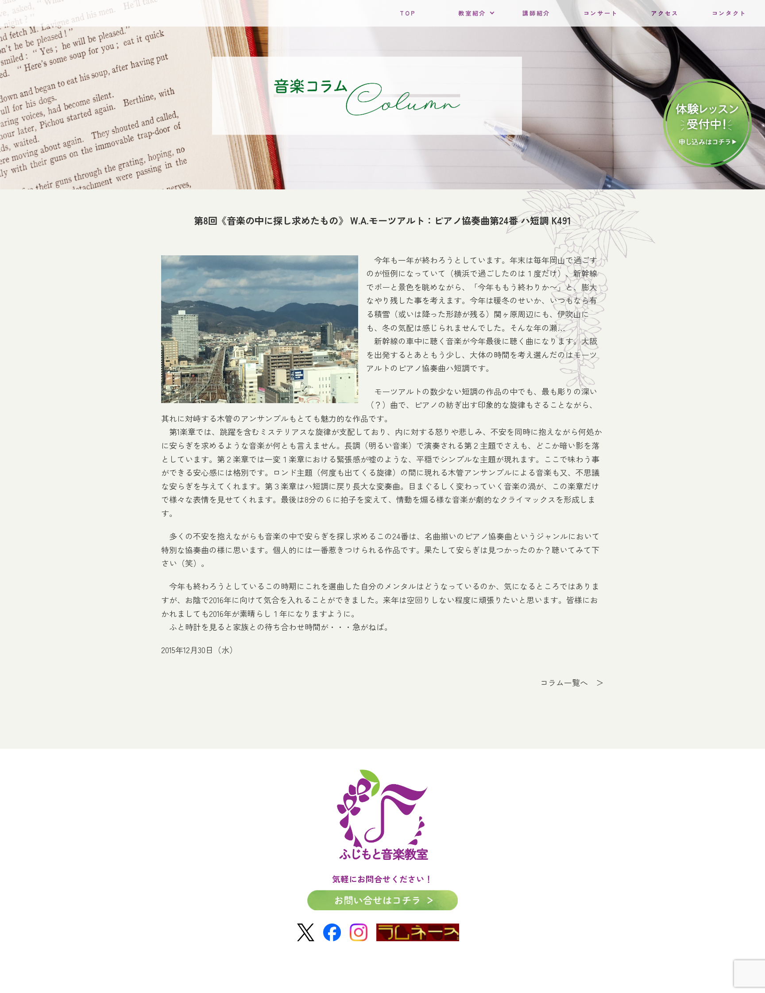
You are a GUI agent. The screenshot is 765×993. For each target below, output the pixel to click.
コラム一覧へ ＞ (572, 682)
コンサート (600, 13)
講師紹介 (536, 13)
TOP (408, 13)
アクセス (665, 13)
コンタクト (729, 13)
